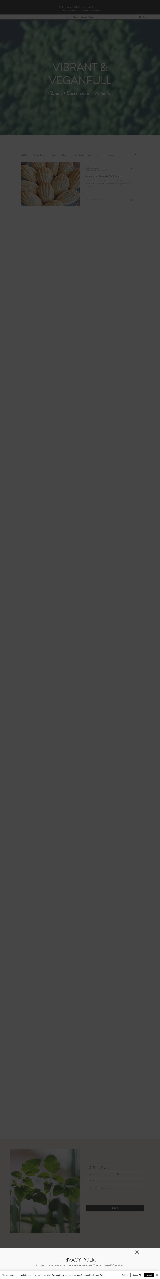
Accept (149, 1275)
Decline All (136, 1275)
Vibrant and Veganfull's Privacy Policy (109, 1265)
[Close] (157, 1275)
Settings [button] (125, 1275)
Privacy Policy (98, 1275)
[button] (137, 1252)
